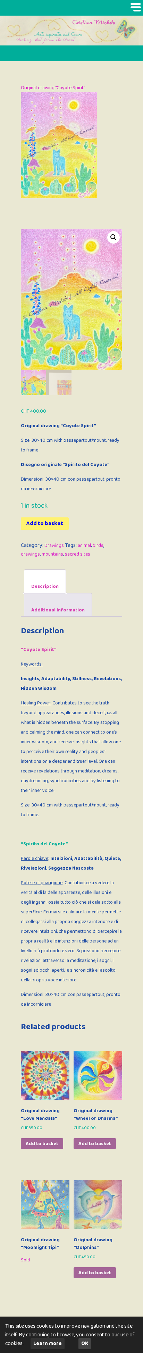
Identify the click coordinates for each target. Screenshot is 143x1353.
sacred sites (77, 554)
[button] (113, 237)
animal (84, 545)
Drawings (54, 545)
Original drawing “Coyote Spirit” (53, 88)
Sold (25, 1260)
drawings (30, 554)
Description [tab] (45, 586)
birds (98, 545)
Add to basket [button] (42, 1144)
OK (84, 1343)
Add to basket (44, 523)
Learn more (47, 1343)
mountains (52, 554)
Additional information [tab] (58, 610)
